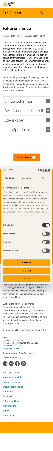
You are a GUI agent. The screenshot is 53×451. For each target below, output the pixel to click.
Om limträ (7, 396)
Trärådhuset (8, 415)
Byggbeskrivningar (12, 382)
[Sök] (42, 13)
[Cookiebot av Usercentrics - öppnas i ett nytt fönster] (38, 170)
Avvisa (26, 279)
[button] (48, 13)
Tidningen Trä (9, 406)
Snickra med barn (11, 401)
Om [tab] (43, 178)
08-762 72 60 (15, 346)
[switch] (46, 234)
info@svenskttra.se (11, 348)
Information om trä (12, 377)
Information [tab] (26, 178)
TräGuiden (8, 391)
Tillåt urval (27, 270)
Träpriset (7, 410)
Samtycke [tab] (9, 178)
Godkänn (26, 263)
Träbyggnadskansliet (13, 387)
